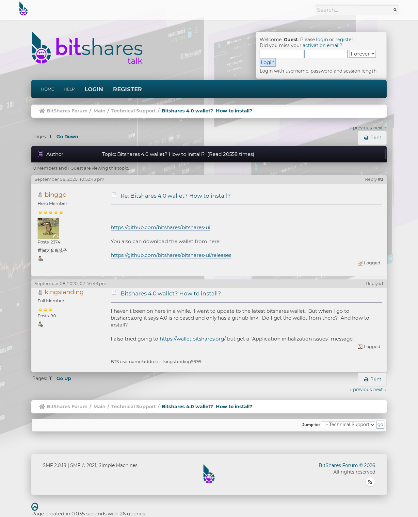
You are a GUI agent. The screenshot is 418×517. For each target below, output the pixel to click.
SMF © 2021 (83, 465)
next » (380, 127)
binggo (55, 194)
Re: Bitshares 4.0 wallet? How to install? (176, 195)
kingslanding (64, 292)
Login (94, 89)
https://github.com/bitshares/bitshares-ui (160, 227)
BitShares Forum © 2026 (347, 465)
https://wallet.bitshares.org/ (193, 339)
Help (69, 89)
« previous (360, 127)
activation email (321, 45)
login (322, 39)
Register (127, 89)
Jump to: (311, 425)
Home (47, 89)
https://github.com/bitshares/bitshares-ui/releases (171, 255)
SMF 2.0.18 (54, 465)
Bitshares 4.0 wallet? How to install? (171, 293)
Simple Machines (118, 465)
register (344, 39)
